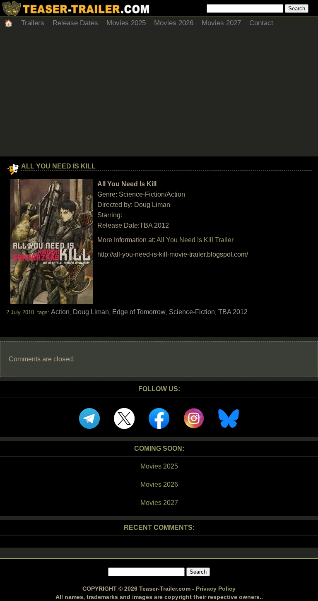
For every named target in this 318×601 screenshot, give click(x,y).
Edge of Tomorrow (139, 311)
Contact (261, 23)
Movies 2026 (173, 23)
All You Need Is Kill (58, 166)
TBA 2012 (233, 311)
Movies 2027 (221, 23)
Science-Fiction (192, 311)
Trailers (32, 23)
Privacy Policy (216, 588)
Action (60, 311)
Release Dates (75, 23)
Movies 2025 (126, 23)
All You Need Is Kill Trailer (195, 239)
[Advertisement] (159, 94)
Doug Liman (91, 311)
